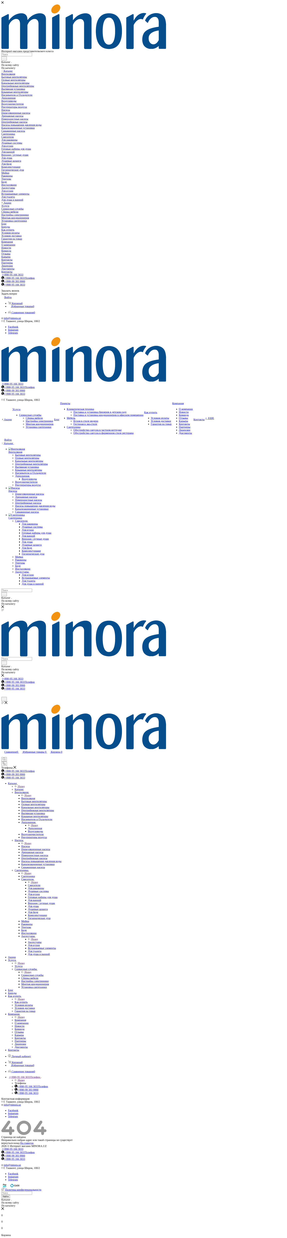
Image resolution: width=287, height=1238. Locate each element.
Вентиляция (28, 798)
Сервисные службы (32, 975)
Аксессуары (35, 942)
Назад (21, 786)
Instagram (13, 329)
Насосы (25, 846)
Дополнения (35, 828)
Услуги (19, 966)
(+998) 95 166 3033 (12, 274)
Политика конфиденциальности (23, 1189)
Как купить (21, 1002)
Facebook (13, 326)
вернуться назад (10, 1143)
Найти (6, 1196)
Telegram (13, 332)
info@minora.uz (12, 318)
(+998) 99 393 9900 (14, 281)
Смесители (34, 885)
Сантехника (28, 876)
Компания (20, 1020)
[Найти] (4, 58)
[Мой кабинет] (2, 695)
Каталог (19, 789)
